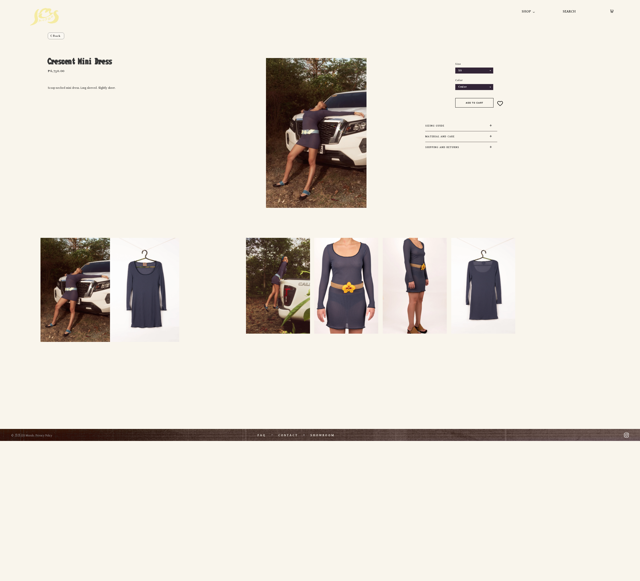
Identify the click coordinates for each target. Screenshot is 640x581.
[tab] (461, 126)
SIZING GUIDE (434, 126)
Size (458, 64)
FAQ (262, 435)
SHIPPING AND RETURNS (442, 147)
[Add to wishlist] (500, 103)
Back (56, 36)
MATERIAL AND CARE (439, 136)
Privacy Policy (44, 435)
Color (459, 80)
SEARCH (569, 11)
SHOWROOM (322, 435)
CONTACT (288, 435)
